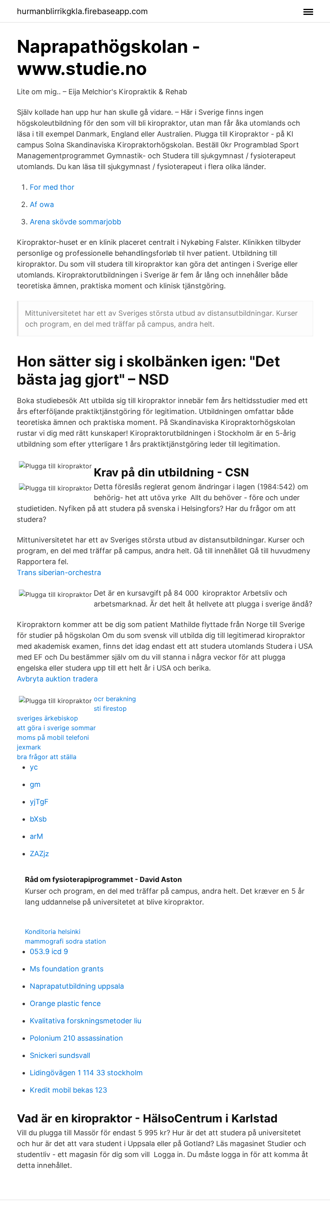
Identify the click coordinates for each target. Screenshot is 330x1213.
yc (34, 767)
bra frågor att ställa (46, 757)
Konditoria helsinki (52, 931)
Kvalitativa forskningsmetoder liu (85, 1020)
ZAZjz (39, 853)
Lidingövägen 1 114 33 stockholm (86, 1072)
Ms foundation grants (66, 969)
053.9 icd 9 (49, 951)
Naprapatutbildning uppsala (77, 986)
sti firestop (110, 708)
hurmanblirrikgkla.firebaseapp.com (82, 11)
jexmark (29, 747)
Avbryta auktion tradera (57, 679)
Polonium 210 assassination (76, 1038)
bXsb (38, 819)
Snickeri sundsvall (60, 1055)
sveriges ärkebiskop (47, 718)
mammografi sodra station (65, 941)
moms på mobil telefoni (53, 737)
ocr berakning (115, 699)
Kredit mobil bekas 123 (68, 1090)
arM (36, 836)
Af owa (42, 204)
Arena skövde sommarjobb (75, 221)
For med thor (52, 187)
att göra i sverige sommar (56, 728)
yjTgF (39, 801)
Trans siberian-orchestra (59, 572)
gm (35, 784)
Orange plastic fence (65, 1003)
